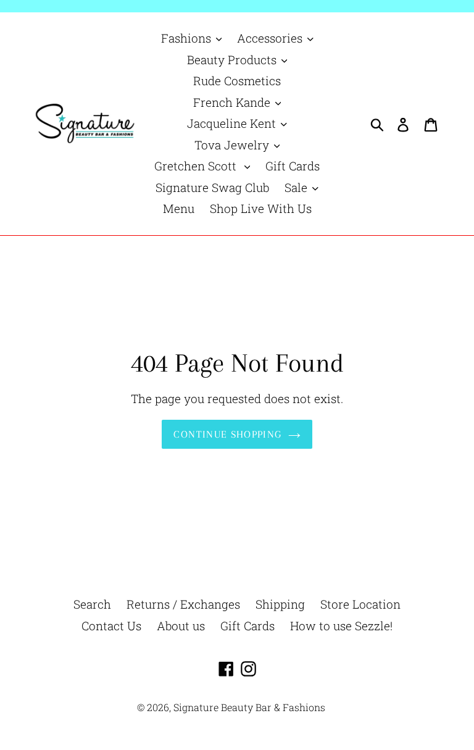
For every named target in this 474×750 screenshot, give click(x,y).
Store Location (360, 604)
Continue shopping (227, 434)
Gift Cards (247, 625)
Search (92, 604)
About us (181, 625)
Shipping (280, 604)
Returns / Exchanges (183, 604)
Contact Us (111, 625)
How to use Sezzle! (341, 625)
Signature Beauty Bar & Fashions (249, 707)
